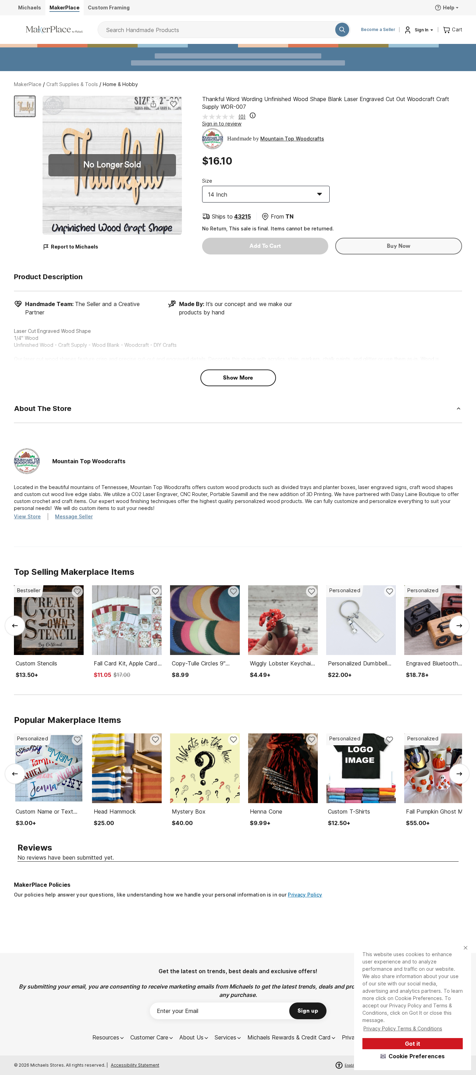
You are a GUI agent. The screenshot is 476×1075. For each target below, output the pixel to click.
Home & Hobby (120, 84)
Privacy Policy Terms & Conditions (402, 1028)
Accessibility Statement (135, 1065)
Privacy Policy (305, 895)
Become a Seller (378, 29)
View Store (27, 516)
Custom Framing (109, 7)
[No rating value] (220, 117)
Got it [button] (412, 1043)
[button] (412, 1056)
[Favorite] (173, 103)
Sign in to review (221, 123)
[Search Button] (342, 30)
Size (207, 181)
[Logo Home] (54, 29)
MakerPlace (27, 84)
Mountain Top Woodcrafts (292, 139)
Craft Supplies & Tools (72, 84)
